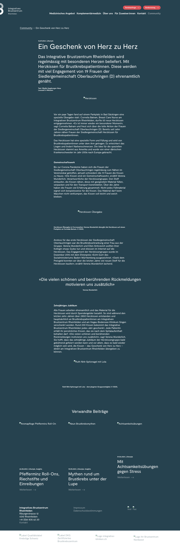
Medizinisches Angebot (62, 13)
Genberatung (150, 7)
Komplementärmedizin (89, 13)
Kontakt (141, 13)
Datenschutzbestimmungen (88, 510)
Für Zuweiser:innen (125, 13)
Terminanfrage (130, 7)
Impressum (79, 507)
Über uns (108, 13)
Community (154, 13)
